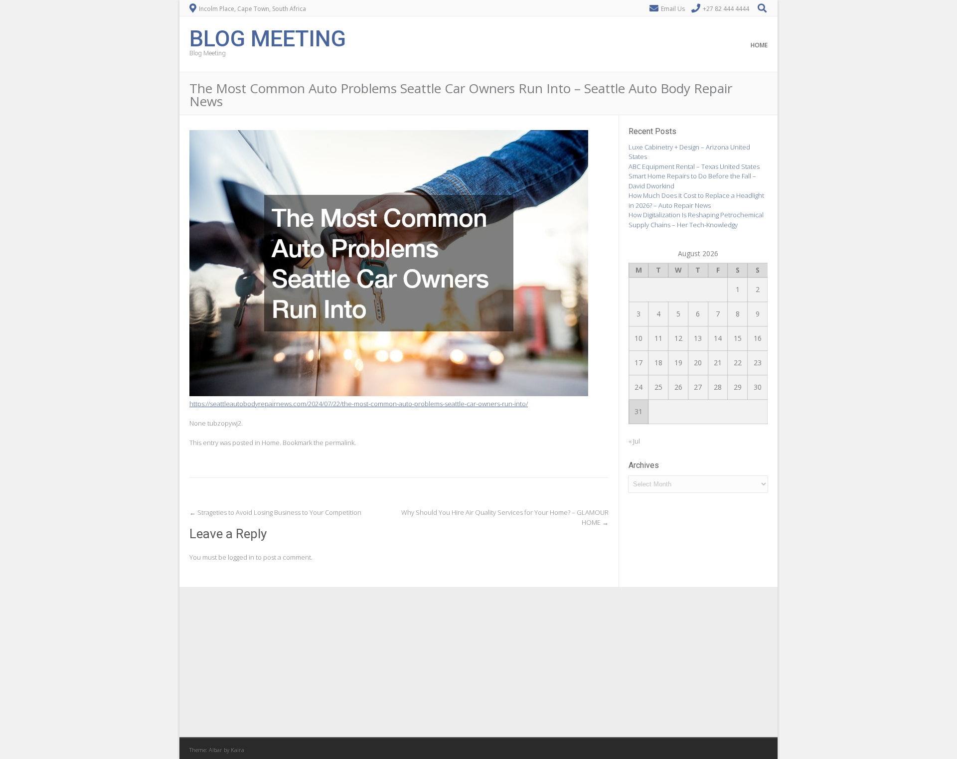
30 (758, 387)
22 (738, 362)
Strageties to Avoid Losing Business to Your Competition (275, 512)
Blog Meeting (267, 37)
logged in (241, 557)
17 (638, 362)
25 (658, 387)
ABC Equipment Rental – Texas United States (694, 166)
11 (658, 338)
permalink (339, 442)
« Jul (634, 441)
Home (759, 45)
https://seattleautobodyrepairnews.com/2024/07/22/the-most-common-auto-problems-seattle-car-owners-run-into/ (358, 403)
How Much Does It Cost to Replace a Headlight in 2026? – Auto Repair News (696, 200)
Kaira (237, 750)
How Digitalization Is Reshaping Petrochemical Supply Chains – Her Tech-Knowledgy (696, 219)
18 (658, 362)
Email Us (673, 8)
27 (698, 387)
